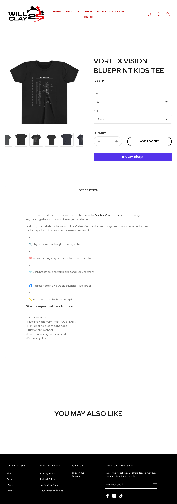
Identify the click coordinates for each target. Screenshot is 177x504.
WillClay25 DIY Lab (110, 11)
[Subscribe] (155, 485)
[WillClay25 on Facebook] (107, 496)
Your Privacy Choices (51, 490)
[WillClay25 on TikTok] (121, 496)
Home (57, 11)
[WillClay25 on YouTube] (114, 496)
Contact (88, 17)
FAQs (10, 485)
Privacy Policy (47, 473)
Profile (10, 490)
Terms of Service (49, 485)
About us (72, 11)
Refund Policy (47, 479)
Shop (88, 11)
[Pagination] (21, 140)
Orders (10, 479)
